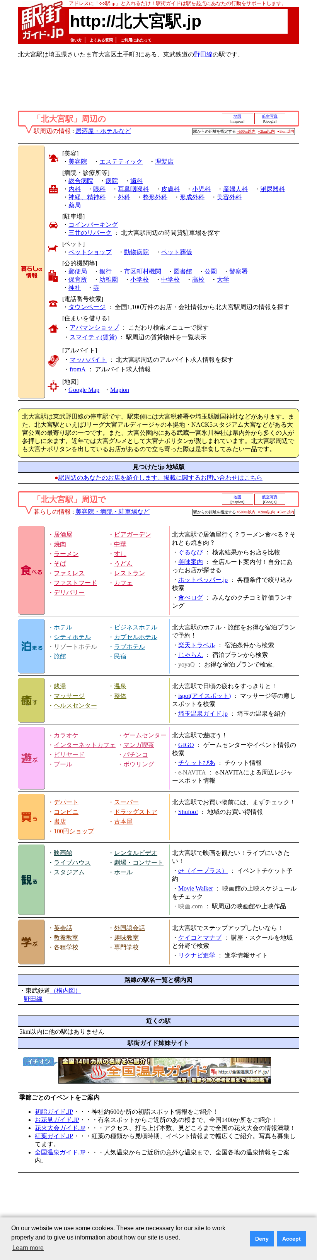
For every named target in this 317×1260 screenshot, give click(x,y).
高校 (198, 279)
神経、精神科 (87, 197)
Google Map (83, 389)
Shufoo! (188, 812)
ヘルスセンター (75, 705)
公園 (211, 271)
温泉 (120, 686)
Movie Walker (195, 888)
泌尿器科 (272, 189)
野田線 (203, 54)
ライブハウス (72, 862)
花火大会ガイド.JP (60, 1128)
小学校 (139, 279)
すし (120, 554)
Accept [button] (291, 1239)
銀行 (105, 271)
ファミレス (69, 573)
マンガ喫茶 (138, 745)
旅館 (60, 656)
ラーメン (66, 554)
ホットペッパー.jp (203, 579)
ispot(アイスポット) (204, 695)
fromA (78, 369)
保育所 (77, 279)
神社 (74, 287)
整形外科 (155, 197)
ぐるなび (190, 552)
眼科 (99, 189)
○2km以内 (266, 131)
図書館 (183, 271)
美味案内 (190, 562)
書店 (60, 821)
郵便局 (77, 271)
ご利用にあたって (136, 40)
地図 (237, 116)
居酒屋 (63, 534)
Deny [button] (262, 1239)
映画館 (63, 853)
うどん (123, 563)
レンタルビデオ (135, 853)
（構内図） (65, 990)
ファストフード (75, 583)
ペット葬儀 (176, 252)
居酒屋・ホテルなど (103, 131)
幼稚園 (108, 279)
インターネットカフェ (85, 745)
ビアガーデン (132, 534)
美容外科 (229, 197)
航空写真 (270, 116)
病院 (112, 181)
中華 (120, 544)
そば (60, 563)
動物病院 (136, 252)
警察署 (238, 271)
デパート (66, 802)
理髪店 (164, 161)
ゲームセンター (145, 735)
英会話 (63, 928)
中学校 (170, 279)
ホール (123, 872)
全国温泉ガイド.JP (60, 1152)
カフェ (123, 583)
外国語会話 (129, 928)
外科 (124, 197)
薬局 (74, 205)
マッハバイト (88, 359)
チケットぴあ (196, 762)
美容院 (77, 161)
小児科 (201, 189)
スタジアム (69, 872)
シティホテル (72, 637)
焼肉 (60, 544)
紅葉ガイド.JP (54, 1136)
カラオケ (66, 735)
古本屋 (123, 821)
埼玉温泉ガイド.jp (203, 713)
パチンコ (135, 754)
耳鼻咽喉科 (133, 189)
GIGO (186, 745)
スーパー (126, 802)
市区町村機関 (142, 271)
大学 (223, 279)
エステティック (121, 161)
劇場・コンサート (139, 862)
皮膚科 (170, 189)
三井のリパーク (90, 232)
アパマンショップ (94, 327)
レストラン (129, 573)
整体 (120, 695)
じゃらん (190, 654)
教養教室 (66, 937)
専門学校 (126, 947)
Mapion (119, 389)
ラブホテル (129, 646)
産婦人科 (235, 189)
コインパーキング (93, 224)
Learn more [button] (28, 1248)
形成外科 (192, 197)
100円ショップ (74, 831)
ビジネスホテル (135, 627)
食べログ (190, 597)
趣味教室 (126, 937)
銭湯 (60, 686)
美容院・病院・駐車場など (112, 511)
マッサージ (69, 695)
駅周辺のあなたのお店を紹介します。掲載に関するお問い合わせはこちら (160, 477)
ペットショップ (90, 252)
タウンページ (87, 307)
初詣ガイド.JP (54, 1111)
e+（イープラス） (203, 870)
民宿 (120, 656)
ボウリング (138, 764)
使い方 (76, 40)
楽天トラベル (196, 645)
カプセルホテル (135, 637)
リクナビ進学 (196, 955)
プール (63, 764)
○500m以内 (246, 131)
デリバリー (69, 592)
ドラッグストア (135, 812)
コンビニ (66, 812)
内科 (74, 189)
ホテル (63, 627)
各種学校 (66, 947)
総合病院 (80, 181)
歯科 (136, 181)
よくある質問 (101, 40)
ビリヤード (69, 754)
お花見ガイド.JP (57, 1119)
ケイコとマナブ (200, 937)
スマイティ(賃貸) (93, 337)
